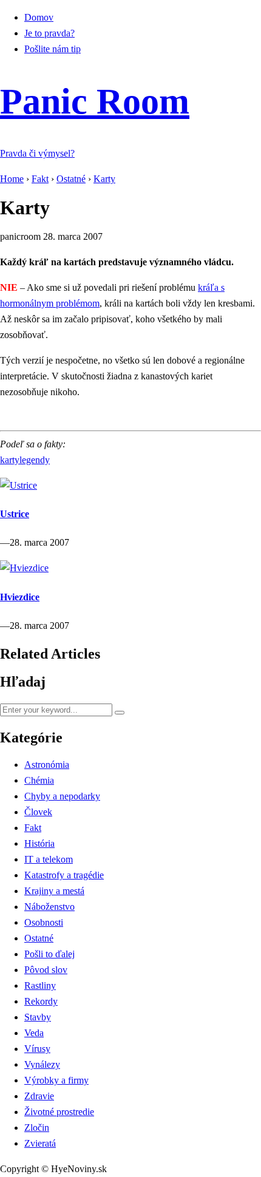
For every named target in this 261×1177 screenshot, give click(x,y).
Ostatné (38, 938)
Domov (38, 17)
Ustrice (14, 514)
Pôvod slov (45, 970)
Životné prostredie (59, 1112)
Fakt (32, 828)
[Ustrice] (18, 485)
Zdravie (39, 1096)
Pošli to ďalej (49, 954)
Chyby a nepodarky (62, 796)
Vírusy (37, 1048)
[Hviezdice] (24, 568)
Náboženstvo (49, 906)
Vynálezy (42, 1064)
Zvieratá (40, 1143)
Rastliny (40, 985)
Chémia (39, 780)
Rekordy (41, 1001)
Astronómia (46, 764)
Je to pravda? (49, 33)
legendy (34, 460)
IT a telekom (48, 859)
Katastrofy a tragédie (64, 875)
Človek (38, 812)
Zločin (36, 1127)
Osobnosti (43, 922)
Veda (34, 1033)
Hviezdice (19, 597)
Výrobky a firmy (56, 1080)
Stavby (37, 1017)
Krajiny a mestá (54, 891)
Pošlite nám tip (52, 49)
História (39, 843)
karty (9, 460)
